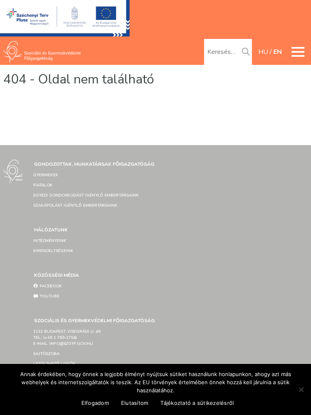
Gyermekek (45, 175)
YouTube (49, 296)
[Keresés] (245, 52)
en (277, 51)
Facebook (50, 286)
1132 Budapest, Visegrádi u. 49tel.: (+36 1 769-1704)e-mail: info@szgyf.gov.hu (66, 338)
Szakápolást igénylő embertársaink (75, 205)
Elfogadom (95, 403)
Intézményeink (49, 241)
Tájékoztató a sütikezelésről (197, 403)
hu (263, 51)
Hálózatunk (51, 230)
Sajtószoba (46, 354)
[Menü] (298, 52)
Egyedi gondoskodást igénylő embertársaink (86, 195)
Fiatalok (43, 185)
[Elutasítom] (301, 389)
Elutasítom (135, 403)
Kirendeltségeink (53, 251)
